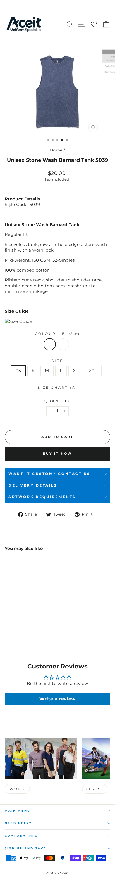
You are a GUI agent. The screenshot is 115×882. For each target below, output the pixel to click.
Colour (57, 334)
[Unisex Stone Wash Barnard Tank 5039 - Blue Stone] (8, 632)
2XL (93, 370)
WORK (17, 789)
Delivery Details (33, 485)
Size (57, 361)
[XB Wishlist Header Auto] (94, 24)
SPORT (94, 789)
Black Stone (63, 344)
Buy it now (57, 454)
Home (56, 150)
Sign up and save (25, 848)
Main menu (17, 810)
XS (18, 370)
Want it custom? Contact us (49, 474)
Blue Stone (49, 344)
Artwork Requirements (42, 497)
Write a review (57, 698)
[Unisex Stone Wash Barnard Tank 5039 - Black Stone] (14, 632)
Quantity (57, 401)
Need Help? (18, 823)
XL (75, 370)
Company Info (21, 836)
